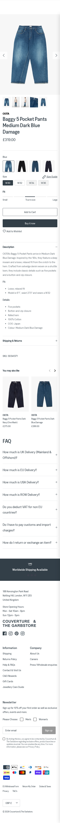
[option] (30, 54)
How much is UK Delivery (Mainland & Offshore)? (27, 454)
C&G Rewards (10, 675)
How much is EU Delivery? (20, 470)
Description (8, 246)
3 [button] (32, 575)
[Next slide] (55, 370)
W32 (19, 182)
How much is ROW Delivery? (21, 494)
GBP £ (9, 802)
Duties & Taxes (45, 786)
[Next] (56, 55)
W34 (31, 182)
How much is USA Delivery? (21, 482)
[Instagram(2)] (22, 633)
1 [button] (25, 575)
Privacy (6, 791)
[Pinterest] (16, 633)
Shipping (7, 653)
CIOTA (6, 113)
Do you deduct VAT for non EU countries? (22, 509)
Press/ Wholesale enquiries (43, 664)
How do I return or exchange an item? (27, 542)
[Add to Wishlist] (27, 378)
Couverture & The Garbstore (21, 811)
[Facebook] (4, 633)
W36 (43, 182)
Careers (34, 659)
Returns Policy (10, 659)
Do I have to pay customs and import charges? (27, 527)
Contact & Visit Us (12, 670)
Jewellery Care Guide (13, 686)
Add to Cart (30, 212)
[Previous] (3, 55)
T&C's (14, 791)
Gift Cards (8, 681)
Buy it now (30, 223)
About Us (34, 653)
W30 (7, 182)
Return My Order (29, 786)
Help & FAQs (9, 664)
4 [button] (35, 575)
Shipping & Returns (12, 340)
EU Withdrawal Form (11, 786)
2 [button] (28, 575)
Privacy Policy (34, 747)
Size (30, 176)
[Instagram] (10, 633)
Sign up (48, 730)
